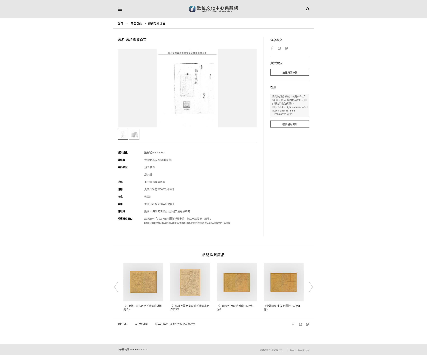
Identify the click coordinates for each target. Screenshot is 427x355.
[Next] (308, 287)
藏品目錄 (136, 23)
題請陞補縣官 (157, 23)
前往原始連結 (289, 72)
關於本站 (123, 324)
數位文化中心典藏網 (213, 9)
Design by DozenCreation (299, 350)
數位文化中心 (275, 349)
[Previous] (119, 287)
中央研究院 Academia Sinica (132, 349)
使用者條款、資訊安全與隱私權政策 (175, 324)
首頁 (120, 23)
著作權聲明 (141, 324)
